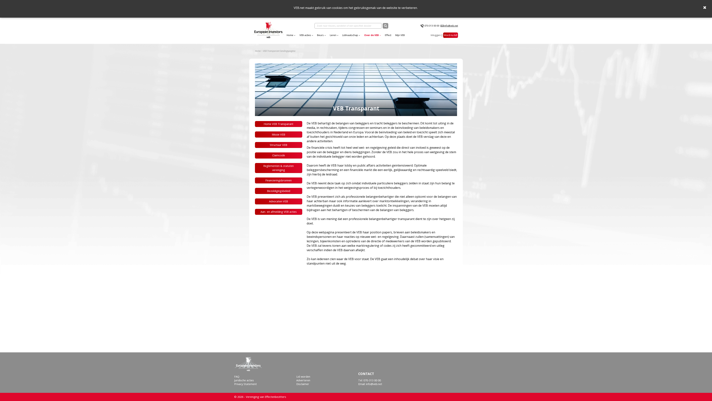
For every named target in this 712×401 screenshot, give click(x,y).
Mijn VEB (400, 35)
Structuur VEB (278, 145)
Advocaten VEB (278, 201)
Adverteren (303, 380)
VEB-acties (305, 35)
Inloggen (436, 35)
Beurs (320, 35)
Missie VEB (278, 134)
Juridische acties (244, 380)
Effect (388, 35)
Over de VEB (371, 35)
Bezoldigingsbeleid (278, 191)
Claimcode (278, 155)
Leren (333, 35)
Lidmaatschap (350, 35)
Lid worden (303, 376)
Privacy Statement (245, 384)
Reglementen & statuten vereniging (278, 168)
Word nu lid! (450, 35)
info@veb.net (451, 25)
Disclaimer (302, 384)
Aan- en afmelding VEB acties (279, 211)
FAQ (236, 376)
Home (290, 35)
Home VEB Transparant (278, 124)
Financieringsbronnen (278, 180)
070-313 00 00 (431, 25)
